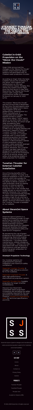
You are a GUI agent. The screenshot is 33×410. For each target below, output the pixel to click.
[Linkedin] (18, 352)
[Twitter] (14, 352)
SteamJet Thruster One (12, 281)
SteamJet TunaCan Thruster (13, 268)
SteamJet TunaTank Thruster (14, 275)
